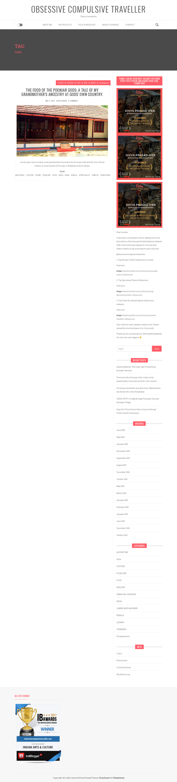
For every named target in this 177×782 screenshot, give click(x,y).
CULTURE (60, 82)
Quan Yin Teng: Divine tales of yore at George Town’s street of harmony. (136, 411)
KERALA (93, 82)
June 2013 (120, 521)
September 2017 (123, 458)
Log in (119, 653)
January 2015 (122, 514)
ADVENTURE (122, 552)
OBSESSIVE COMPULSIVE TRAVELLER (88, 9)
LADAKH (120, 622)
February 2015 (122, 507)
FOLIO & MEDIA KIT (87, 24)
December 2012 (123, 528)
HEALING (120, 587)
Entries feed (121, 660)
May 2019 (120, 437)
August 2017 (121, 465)
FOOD (78, 82)
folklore (47, 175)
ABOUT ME (47, 24)
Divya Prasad (61, 100)
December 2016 (123, 472)
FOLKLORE (70, 82)
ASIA (118, 559)
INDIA (85, 82)
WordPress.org (123, 674)
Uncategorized (104, 82)
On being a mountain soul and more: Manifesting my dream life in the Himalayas (138, 390)
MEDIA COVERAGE (110, 24)
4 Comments (73, 100)
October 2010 (122, 535)
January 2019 (122, 444)
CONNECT (130, 24)
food (54, 175)
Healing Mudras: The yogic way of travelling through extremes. (136, 369)
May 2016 (120, 486)
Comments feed (123, 667)
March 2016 (121, 493)
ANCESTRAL (20, 175)
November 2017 (123, 451)
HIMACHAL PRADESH (126, 594)
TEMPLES (95, 175)
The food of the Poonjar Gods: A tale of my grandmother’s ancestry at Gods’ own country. (62, 92)
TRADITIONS (105, 175)
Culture (30, 175)
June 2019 (120, 430)
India (67, 175)
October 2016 (122, 479)
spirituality (84, 175)
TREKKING (121, 629)
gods (61, 175)
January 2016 (122, 500)
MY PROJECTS (65, 24)
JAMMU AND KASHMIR (126, 608)
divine (38, 175)
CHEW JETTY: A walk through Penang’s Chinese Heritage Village (137, 400)
